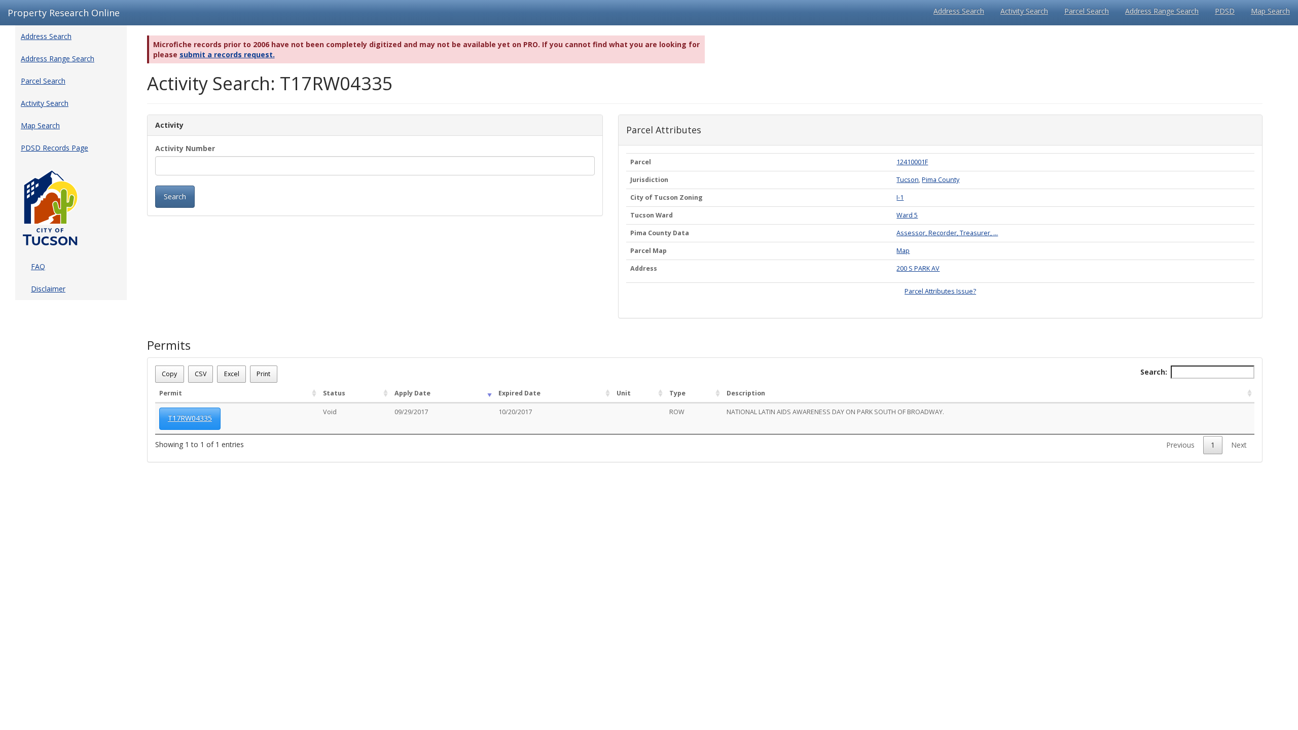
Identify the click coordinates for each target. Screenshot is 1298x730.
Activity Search (1024, 11)
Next (1239, 445)
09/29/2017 (411, 412)
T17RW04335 (190, 418)
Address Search (958, 11)
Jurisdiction (649, 179)
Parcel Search (1086, 11)
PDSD (1225, 11)
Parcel (640, 162)
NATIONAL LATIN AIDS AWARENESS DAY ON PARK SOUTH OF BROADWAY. (835, 412)
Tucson (907, 179)
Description (746, 393)
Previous (1180, 445)
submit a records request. (227, 54)
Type (677, 393)
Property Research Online (64, 13)
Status (334, 393)
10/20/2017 (515, 412)
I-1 (900, 197)
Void (330, 412)
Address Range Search (1162, 11)
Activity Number (185, 148)
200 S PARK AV (918, 268)
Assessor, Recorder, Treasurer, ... (947, 233)
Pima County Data (659, 233)
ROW (676, 412)
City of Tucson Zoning (666, 197)
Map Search (1270, 11)
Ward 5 (907, 215)
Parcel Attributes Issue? (940, 291)
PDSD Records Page (54, 148)
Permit (170, 393)
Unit (624, 393)
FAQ (38, 266)
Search (175, 196)
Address (643, 268)
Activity (169, 125)
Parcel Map (648, 250)
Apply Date (412, 393)
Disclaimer (48, 289)
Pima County (940, 179)
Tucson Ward (651, 215)
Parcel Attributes (663, 130)
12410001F (912, 162)
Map (903, 250)
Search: (1153, 372)
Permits (169, 345)
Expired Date (519, 393)
